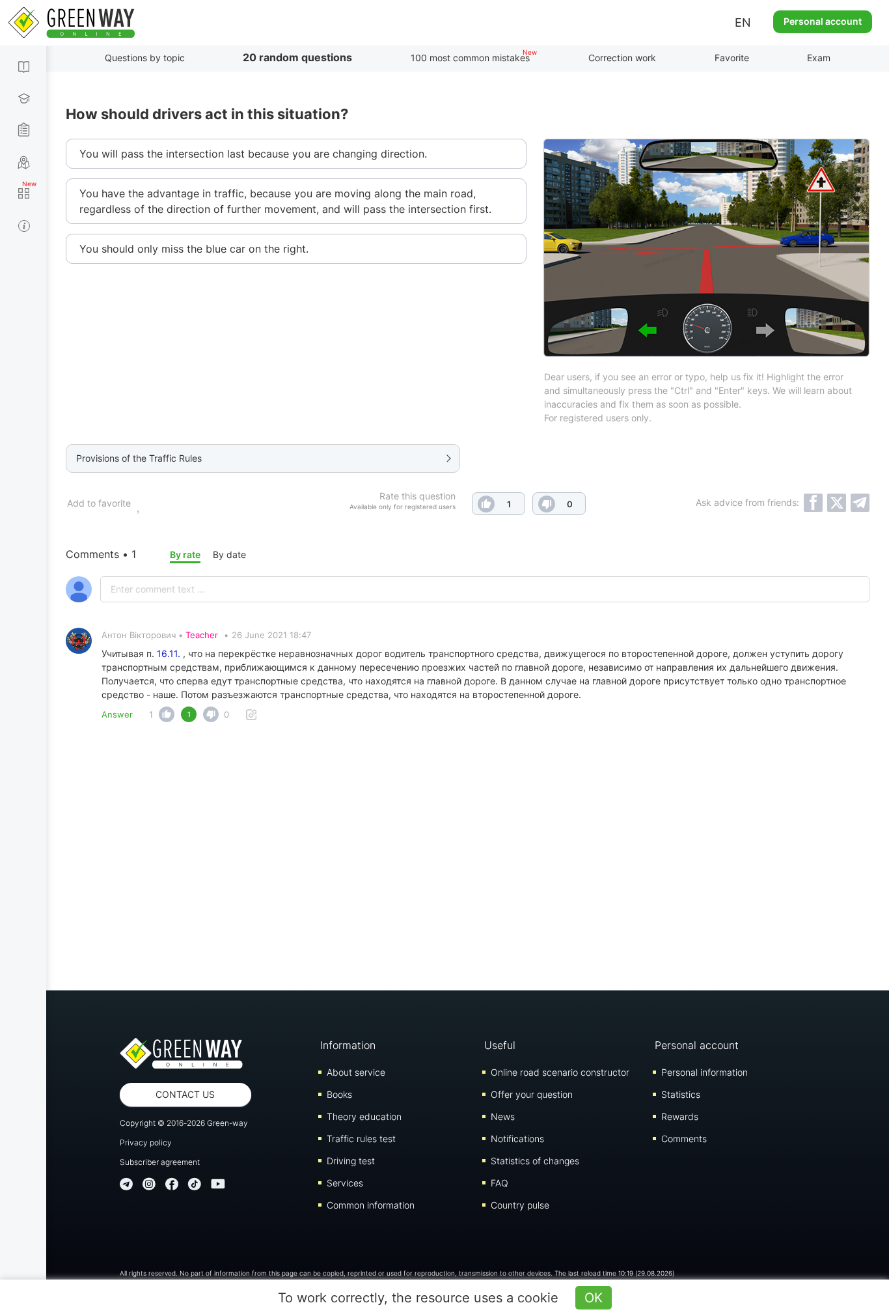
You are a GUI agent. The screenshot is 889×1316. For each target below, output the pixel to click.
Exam (818, 57)
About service (356, 1072)
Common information (371, 1205)
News (503, 1116)
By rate (185, 554)
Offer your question (532, 1094)
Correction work (622, 57)
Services (345, 1182)
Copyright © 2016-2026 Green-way (184, 1123)
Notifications (517, 1138)
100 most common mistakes (470, 57)
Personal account (823, 21)
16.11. (168, 653)
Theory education (364, 1116)
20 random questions (297, 57)
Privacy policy (146, 1142)
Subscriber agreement (160, 1162)
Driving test (351, 1160)
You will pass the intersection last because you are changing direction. (253, 153)
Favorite (732, 57)
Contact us (185, 1094)
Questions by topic (145, 57)
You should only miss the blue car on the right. (193, 248)
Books (339, 1094)
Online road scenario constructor (560, 1072)
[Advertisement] (467, 860)
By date (229, 554)
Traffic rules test (361, 1138)
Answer (117, 714)
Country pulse (520, 1205)
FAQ (499, 1182)
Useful (499, 1045)
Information (348, 1045)
